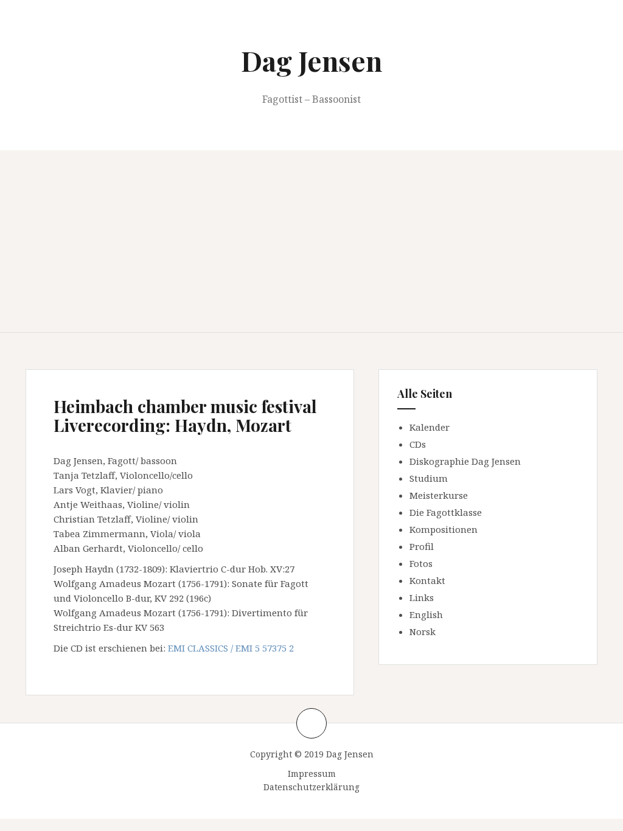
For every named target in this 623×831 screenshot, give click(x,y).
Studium (428, 478)
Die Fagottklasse (445, 512)
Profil (421, 546)
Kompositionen (443, 529)
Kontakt (427, 580)
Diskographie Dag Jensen (465, 461)
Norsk (422, 631)
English (426, 614)
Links (421, 597)
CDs (417, 444)
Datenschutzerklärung (311, 787)
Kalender (429, 427)
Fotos (421, 563)
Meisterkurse (438, 495)
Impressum (312, 773)
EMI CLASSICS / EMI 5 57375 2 (231, 648)
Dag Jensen (311, 60)
